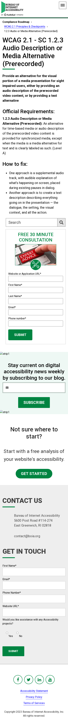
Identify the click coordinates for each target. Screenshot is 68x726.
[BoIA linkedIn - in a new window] (39, 679)
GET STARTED (34, 473)
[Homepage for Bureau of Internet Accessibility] (12, 8)
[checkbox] (12, 633)
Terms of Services (34, 703)
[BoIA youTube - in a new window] (50, 679)
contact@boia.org (27, 536)
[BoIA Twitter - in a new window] (28, 679)
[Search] (61, 222)
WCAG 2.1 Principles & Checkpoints (24, 26)
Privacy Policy (34, 697)
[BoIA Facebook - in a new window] (17, 679)
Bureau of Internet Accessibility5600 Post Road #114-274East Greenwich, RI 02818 (37, 520)
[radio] (9, 633)
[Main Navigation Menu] (62, 5)
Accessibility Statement (34, 690)
